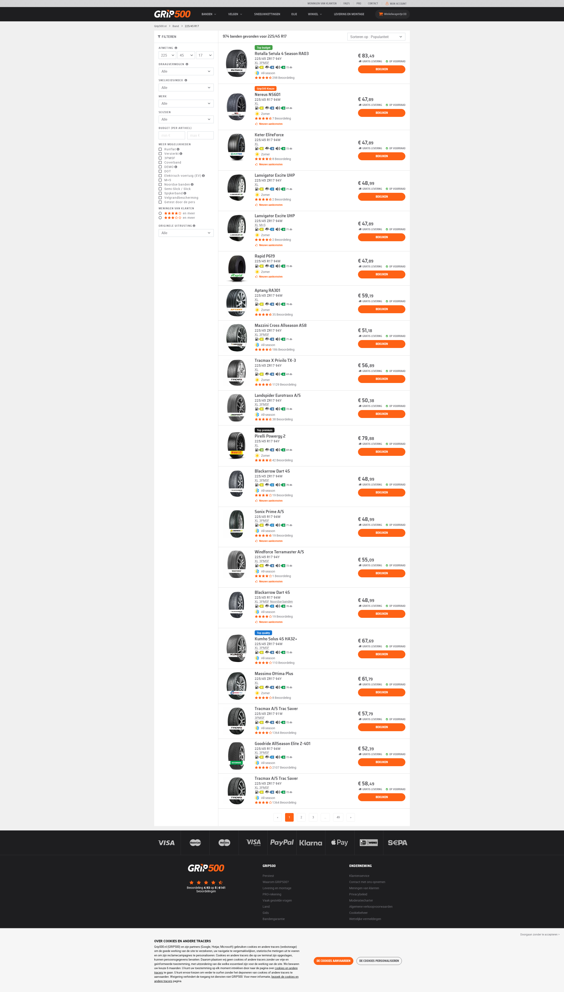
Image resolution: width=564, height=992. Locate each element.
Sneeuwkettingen (267, 14)
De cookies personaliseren (379, 961)
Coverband (172, 162)
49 (338, 817)
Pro (358, 3)
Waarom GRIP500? (276, 882)
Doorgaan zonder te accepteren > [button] (540, 934)
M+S (167, 180)
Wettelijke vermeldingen (365, 919)
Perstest (268, 876)
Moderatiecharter (361, 900)
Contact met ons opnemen (367, 882)
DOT (167, 171)
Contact (373, 3)
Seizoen (165, 112)
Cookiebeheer (358, 913)
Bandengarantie (274, 919)
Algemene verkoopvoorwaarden (371, 906)
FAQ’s (346, 3)
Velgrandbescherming (181, 197)
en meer (188, 213)
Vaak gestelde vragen (277, 900)
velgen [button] (233, 14)
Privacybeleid (358, 894)
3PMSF (169, 158)
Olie (294, 14)
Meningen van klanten (322, 3)
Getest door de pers (179, 202)
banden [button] (207, 14)
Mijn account (397, 3)
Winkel (313, 14)
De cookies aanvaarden (334, 961)
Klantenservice (359, 876)
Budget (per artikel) (175, 128)
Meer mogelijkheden (175, 144)
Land (266, 906)
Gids (266, 913)
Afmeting (166, 48)
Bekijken (382, 69)
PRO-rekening (272, 894)
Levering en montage (349, 14)
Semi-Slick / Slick (177, 188)
